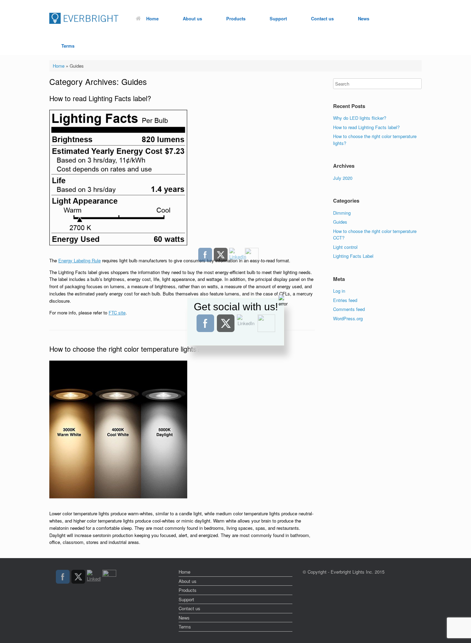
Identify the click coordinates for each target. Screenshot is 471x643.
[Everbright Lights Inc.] (84, 18)
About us (192, 18)
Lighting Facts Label (353, 256)
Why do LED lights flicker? (359, 118)
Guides (340, 221)
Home (152, 18)
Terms (67, 45)
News (363, 18)
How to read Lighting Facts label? (100, 98)
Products (235, 18)
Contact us (322, 18)
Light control (345, 247)
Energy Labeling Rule (79, 260)
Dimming (342, 213)
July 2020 (342, 178)
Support (278, 18)
